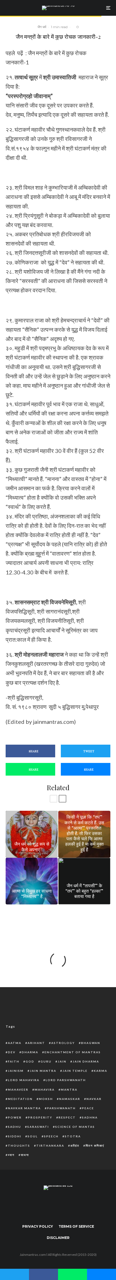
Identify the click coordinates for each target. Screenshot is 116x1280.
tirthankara (50, 1145)
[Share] (43, 1273)
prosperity (40, 1117)
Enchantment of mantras (72, 1052)
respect (67, 1117)
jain (62, 1061)
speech (51, 1136)
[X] (47, 1205)
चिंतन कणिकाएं (95, 1145)
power (15, 1117)
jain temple (75, 1070)
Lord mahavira (23, 1080)
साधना (25, 1155)
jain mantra (43, 1070)
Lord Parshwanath (66, 1080)
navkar (94, 1099)
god (30, 1061)
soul (33, 1136)
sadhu (14, 1126)
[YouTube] (69, 1205)
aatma (14, 1043)
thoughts (19, 1145)
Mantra (69, 1089)
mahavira (45, 1089)
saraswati (38, 1126)
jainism (16, 1070)
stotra (73, 1136)
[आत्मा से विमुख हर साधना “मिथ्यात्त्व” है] (32, 881)
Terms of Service (76, 1226)
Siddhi (14, 1136)
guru (46, 1061)
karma (100, 1070)
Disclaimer (58, 1238)
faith (13, 1061)
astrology (63, 1043)
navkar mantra (24, 1108)
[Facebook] (36, 1205)
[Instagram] (58, 1205)
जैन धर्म (41, 27)
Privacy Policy (37, 1226)
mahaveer (18, 1089)
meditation (20, 1099)
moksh (46, 1099)
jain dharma (86, 1061)
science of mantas (75, 1126)
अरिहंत (74, 1145)
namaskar (69, 1099)
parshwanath (61, 1108)
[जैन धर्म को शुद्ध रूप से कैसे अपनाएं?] (32, 834)
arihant (36, 1043)
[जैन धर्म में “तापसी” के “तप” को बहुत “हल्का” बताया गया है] (84, 881)
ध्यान (11, 1155)
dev (11, 1052)
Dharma (30, 1052)
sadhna (90, 1117)
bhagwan (90, 1043)
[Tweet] (14, 1273)
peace (88, 1108)
